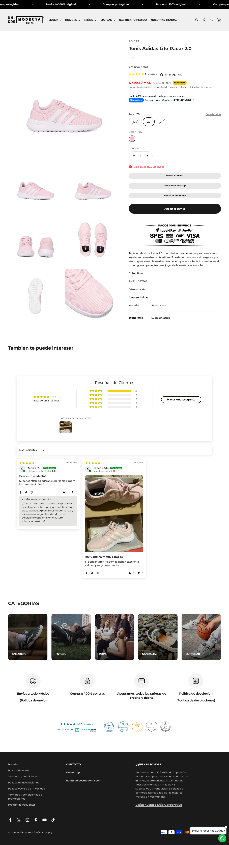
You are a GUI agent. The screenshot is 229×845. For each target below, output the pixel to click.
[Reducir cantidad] (134, 156)
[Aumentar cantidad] (147, 156)
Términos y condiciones (23, 776)
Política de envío (18, 770)
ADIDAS (134, 41)
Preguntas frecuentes (22, 804)
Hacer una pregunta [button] (181, 399)
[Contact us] (222, 838)
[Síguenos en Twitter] (19, 820)
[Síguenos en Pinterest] (36, 820)
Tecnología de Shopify (40, 832)
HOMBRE (71, 19)
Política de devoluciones (23, 782)
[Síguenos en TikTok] (53, 820)
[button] (137, 74)
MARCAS (106, 19)
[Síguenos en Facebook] (10, 820)
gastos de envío (166, 87)
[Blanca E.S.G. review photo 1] (114, 514)
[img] (27, 463)
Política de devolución (175, 195)
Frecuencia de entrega (175, 185)
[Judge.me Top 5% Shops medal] (165, 726)
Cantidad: (135, 148)
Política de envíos (174, 176)
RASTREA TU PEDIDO (133, 19)
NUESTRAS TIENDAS (164, 19)
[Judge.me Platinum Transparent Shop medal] (123, 726)
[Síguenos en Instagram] (27, 820)
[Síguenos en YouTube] (44, 820)
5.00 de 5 (56, 397)
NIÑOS (88, 19)
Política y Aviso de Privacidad (26, 788)
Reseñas (13, 764)
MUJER (53, 19)
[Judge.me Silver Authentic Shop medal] (151, 726)
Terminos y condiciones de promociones (25, 796)
